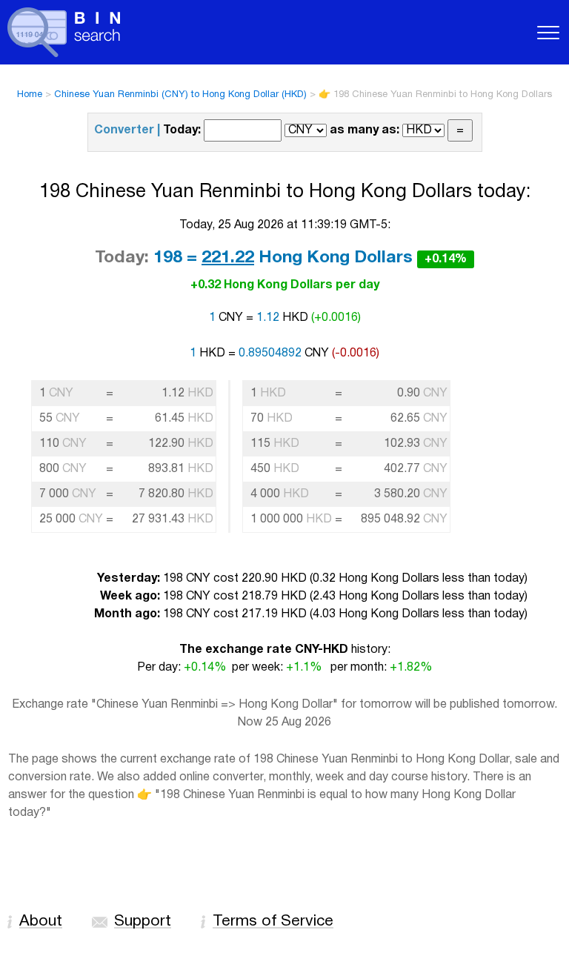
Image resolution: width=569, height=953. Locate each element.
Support (142, 921)
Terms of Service (273, 921)
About (40, 921)
